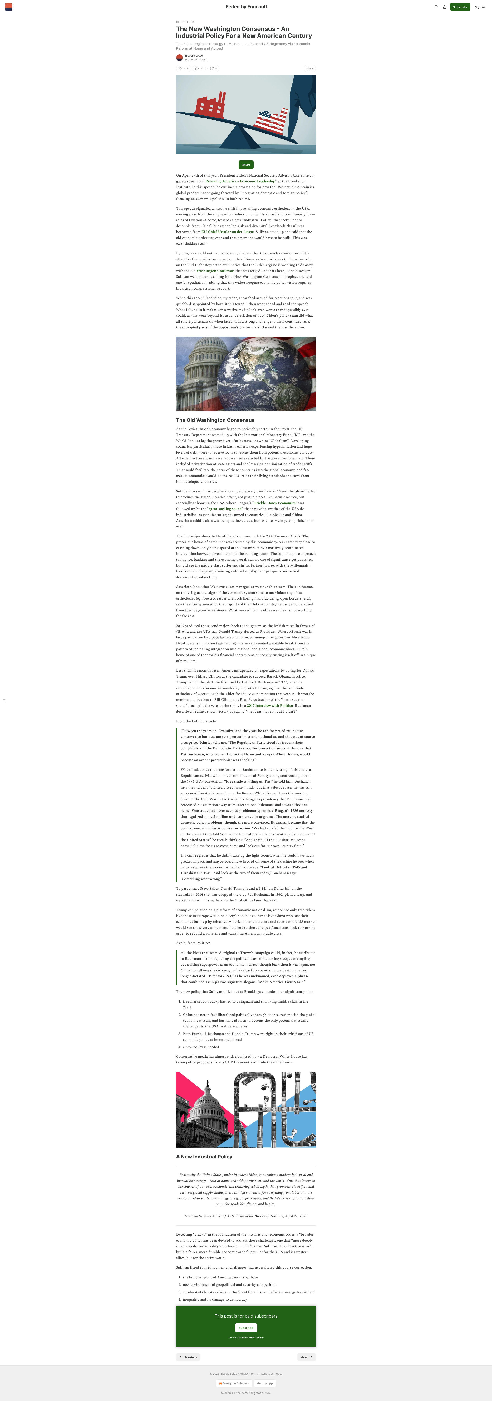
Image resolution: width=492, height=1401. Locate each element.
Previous (190, 1357)
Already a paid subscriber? (246, 1337)
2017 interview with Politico (270, 705)
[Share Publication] (445, 7)
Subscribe (460, 7)
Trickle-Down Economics (275, 503)
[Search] (436, 7)
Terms (255, 1373)
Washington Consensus (215, 271)
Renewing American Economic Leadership (240, 181)
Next (304, 1357)
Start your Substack (236, 1383)
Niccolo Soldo (194, 55)
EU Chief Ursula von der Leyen (227, 232)
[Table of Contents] (4, 700)
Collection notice (271, 1373)
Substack (227, 1393)
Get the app (265, 1383)
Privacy (243, 1373)
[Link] (171, 420)
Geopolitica (185, 21)
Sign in (480, 7)
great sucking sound (225, 509)
